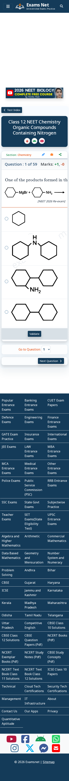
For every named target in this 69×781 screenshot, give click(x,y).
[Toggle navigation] (8, 6)
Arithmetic (32, 536)
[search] (61, 6)
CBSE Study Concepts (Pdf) (56, 657)
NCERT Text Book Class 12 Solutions (33, 674)
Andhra (30, 570)
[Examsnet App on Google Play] (40, 741)
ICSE (5, 590)
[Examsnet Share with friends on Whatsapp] (56, 741)
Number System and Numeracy (56, 557)
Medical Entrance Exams (31, 468)
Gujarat (30, 582)
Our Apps (31, 711)
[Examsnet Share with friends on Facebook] (25, 741)
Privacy (53, 711)
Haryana (54, 582)
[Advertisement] (34, 48)
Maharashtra (57, 603)
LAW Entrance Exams (31, 451)
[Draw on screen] (43, 155)
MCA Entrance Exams (8, 468)
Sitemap (49, 762)
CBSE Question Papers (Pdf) (33, 640)
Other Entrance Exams (54, 468)
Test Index (13, 110)
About (52, 699)
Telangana (55, 615)
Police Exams (11, 481)
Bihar (52, 570)
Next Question (49, 361)
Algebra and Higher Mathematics (11, 540)
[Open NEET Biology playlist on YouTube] (34, 93)
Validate (34, 334)
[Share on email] (56, 750)
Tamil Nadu (33, 615)
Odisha (7, 615)
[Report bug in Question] (52, 155)
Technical (9, 686)
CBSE (5, 582)
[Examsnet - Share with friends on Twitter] (30, 750)
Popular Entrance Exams (8, 405)
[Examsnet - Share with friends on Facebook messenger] (43, 750)
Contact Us (9, 711)
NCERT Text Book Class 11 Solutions (11, 674)
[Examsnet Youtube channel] (11, 741)
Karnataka (55, 590)
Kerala (6, 603)
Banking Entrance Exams (31, 405)
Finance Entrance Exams (54, 422)
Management (11, 699)
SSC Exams (9, 502)
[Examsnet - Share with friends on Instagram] (14, 750)
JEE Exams (9, 447)
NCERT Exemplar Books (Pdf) (10, 657)
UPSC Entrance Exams (54, 519)
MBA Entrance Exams (54, 451)
